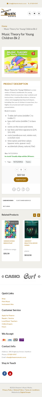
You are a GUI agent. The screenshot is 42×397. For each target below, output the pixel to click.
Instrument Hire (8, 304)
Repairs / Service (8, 318)
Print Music (6, 301)
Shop (3, 299)
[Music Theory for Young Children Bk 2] (21, 61)
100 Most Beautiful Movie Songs (30, 243)
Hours (4, 327)
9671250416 (18, 162)
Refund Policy (19, 390)
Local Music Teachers (9, 321)
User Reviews (8, 200)
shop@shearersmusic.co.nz (17, 3)
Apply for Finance (8, 315)
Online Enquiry (7, 324)
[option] (12, 276)
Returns (6, 206)
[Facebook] (4, 373)
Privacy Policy (7, 390)
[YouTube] (10, 373)
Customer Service (23, 200)
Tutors (28, 162)
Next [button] (39, 276)
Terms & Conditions (32, 390)
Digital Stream (25, 392)
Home (4, 26)
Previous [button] (3, 276)
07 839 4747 (34, 3)
